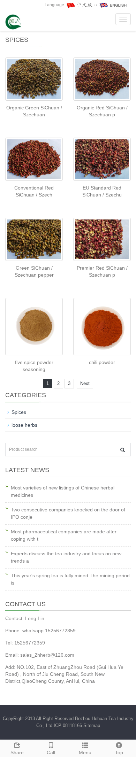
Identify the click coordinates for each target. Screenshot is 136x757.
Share (17, 752)
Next (85, 383)
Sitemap (91, 725)
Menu (85, 752)
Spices (19, 412)
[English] (113, 4)
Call (51, 752)
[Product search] (122, 449)
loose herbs (24, 425)
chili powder (102, 362)
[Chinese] (79, 4)
